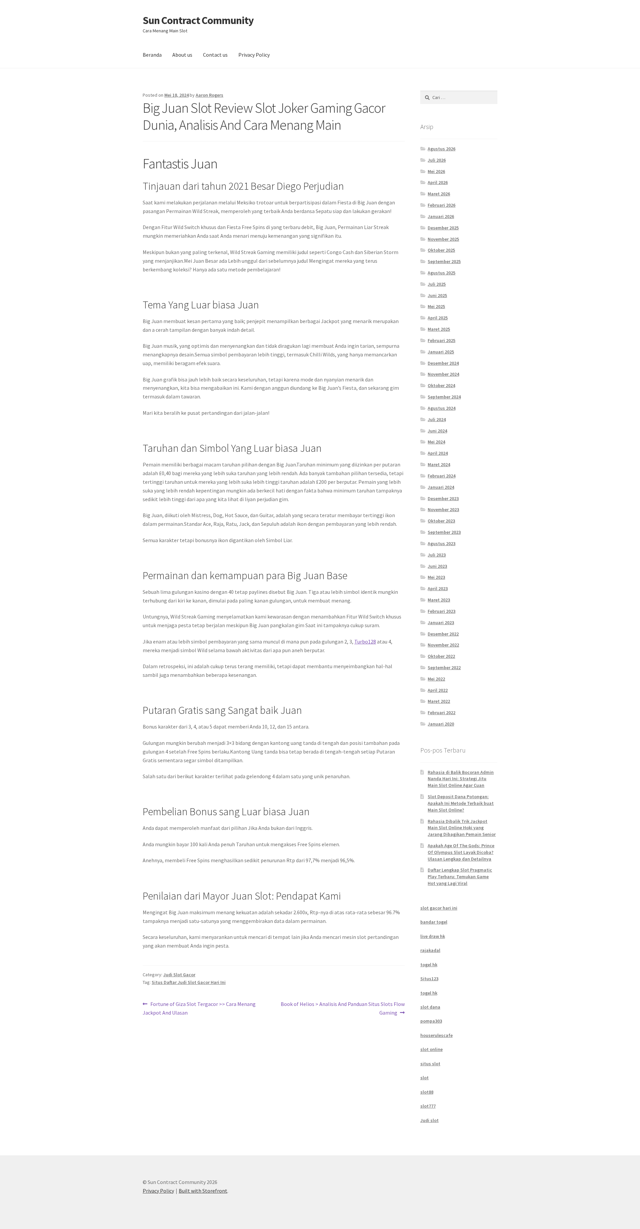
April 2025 (438, 318)
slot (424, 1078)
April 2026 (438, 182)
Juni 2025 (437, 295)
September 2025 (444, 261)
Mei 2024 (436, 442)
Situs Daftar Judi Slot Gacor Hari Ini (189, 982)
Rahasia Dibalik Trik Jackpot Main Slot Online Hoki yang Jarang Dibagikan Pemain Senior (462, 828)
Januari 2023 (441, 623)
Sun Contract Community (198, 20)
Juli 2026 (437, 160)
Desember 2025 (443, 228)
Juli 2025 (437, 284)
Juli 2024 (437, 419)
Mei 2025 (436, 306)
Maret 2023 (439, 600)
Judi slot (429, 1120)
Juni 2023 (437, 566)
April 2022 (438, 690)
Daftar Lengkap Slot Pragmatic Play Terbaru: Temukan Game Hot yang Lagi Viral (460, 876)
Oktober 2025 (441, 250)
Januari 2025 (441, 352)
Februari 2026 (441, 205)
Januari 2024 (441, 487)
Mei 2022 (436, 679)
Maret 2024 (439, 464)
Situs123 (429, 979)
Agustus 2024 (441, 408)
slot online (431, 1049)
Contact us (215, 54)
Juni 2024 (437, 431)
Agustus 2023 (441, 543)
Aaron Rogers (209, 95)
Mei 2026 (436, 171)
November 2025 (443, 239)
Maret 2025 (439, 329)
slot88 (426, 1092)
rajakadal (430, 950)
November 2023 (443, 509)
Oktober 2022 (441, 656)
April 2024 (438, 453)
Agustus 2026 (441, 149)
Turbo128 (365, 641)
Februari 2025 (441, 340)
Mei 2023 (436, 577)
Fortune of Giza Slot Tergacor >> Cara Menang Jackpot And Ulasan (199, 1008)
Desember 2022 (443, 634)
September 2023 (444, 532)
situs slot (430, 1064)
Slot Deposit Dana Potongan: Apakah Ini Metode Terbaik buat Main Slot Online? (461, 803)
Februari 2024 (441, 476)
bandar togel (433, 922)
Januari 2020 (441, 724)
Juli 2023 (437, 555)
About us (182, 54)
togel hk (428, 965)
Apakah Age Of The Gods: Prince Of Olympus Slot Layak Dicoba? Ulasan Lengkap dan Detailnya (461, 852)
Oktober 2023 (441, 521)
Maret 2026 (439, 194)
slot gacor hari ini (438, 908)
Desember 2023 (443, 498)
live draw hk (432, 936)
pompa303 (431, 1021)
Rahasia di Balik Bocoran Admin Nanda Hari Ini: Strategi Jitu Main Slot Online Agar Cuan (461, 779)
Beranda (152, 54)
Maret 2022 (439, 701)
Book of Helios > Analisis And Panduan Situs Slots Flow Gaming (342, 1008)
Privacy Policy (254, 54)
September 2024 (444, 397)
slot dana (430, 1007)
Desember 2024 (443, 363)
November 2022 (443, 645)
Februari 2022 (441, 713)
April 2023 (438, 588)
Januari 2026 (441, 216)
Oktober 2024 (441, 385)
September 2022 (444, 668)
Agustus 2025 (441, 273)
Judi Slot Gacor (179, 975)
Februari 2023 (441, 611)
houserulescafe (436, 1035)
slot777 (428, 1106)
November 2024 (443, 374)
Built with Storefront (203, 1190)
